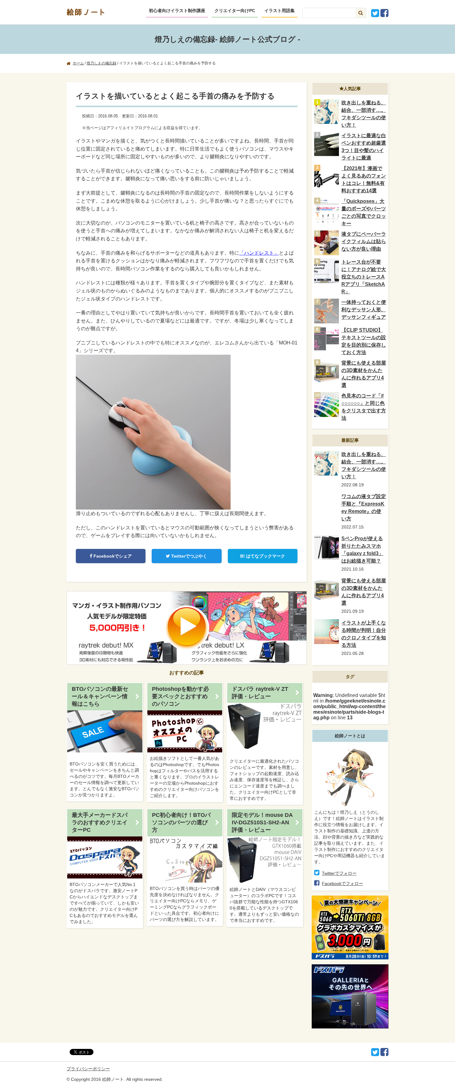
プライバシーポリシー (88, 1068)
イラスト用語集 (279, 10)
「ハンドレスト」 (259, 253)
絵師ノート (87, 12)
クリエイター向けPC (234, 10)
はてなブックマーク (262, 556)
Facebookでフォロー (342, 883)
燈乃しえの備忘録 (101, 63)
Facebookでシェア (112, 556)
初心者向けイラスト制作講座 (177, 10)
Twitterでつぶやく (188, 556)
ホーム (78, 63)
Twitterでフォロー (339, 873)
